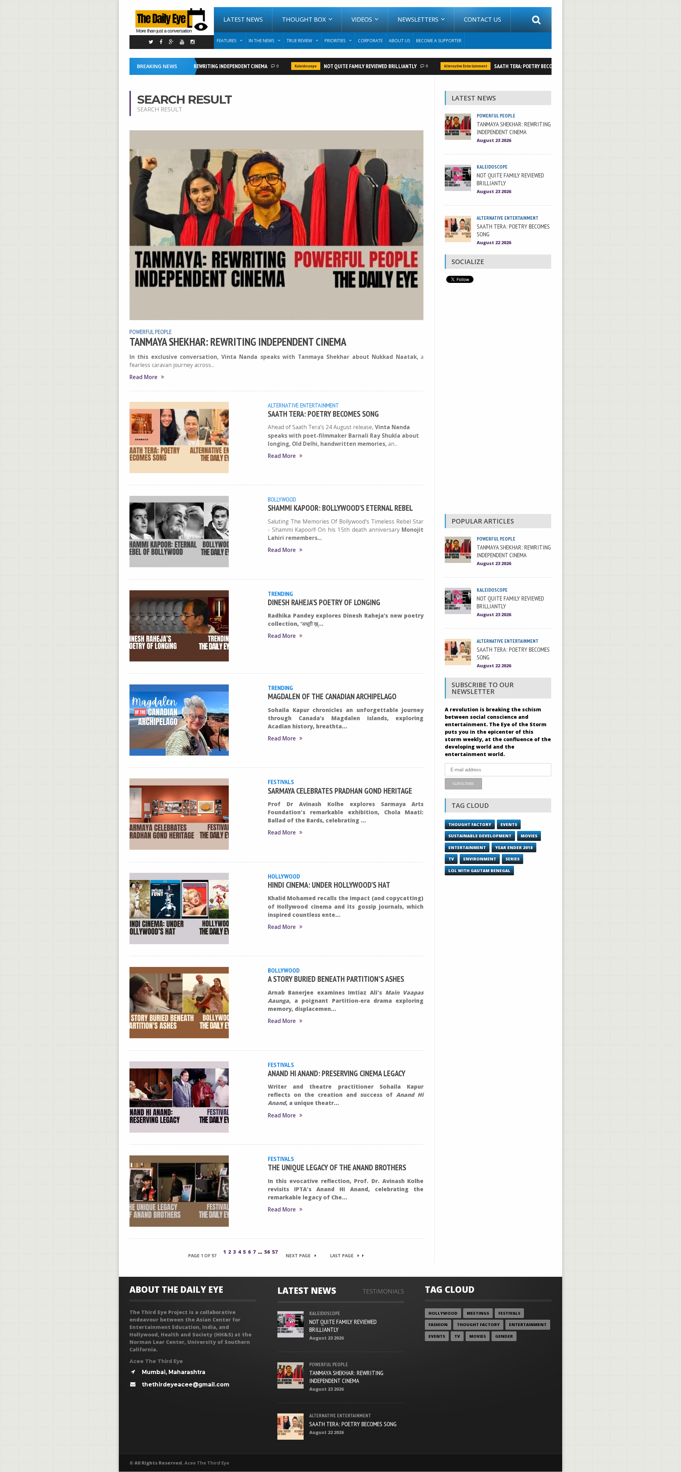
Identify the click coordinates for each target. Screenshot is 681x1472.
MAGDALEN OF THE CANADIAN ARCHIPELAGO (332, 696)
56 (267, 1251)
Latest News (243, 19)
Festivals (281, 781)
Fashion (438, 1324)
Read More (143, 377)
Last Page (342, 1256)
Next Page (299, 1256)
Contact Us (482, 19)
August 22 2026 (494, 243)
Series (512, 858)
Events (508, 824)
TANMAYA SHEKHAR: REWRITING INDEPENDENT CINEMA (237, 342)
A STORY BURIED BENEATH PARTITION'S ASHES (336, 979)
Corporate (370, 41)
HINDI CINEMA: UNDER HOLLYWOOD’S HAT (329, 885)
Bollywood (282, 499)
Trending (280, 593)
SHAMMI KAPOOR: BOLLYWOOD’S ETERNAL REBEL (340, 508)
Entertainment (467, 847)
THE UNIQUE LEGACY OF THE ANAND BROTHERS (337, 1167)
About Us (399, 41)
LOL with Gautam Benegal (479, 870)
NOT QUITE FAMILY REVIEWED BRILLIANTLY (352, 66)
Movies (529, 835)
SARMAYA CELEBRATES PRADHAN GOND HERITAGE (340, 791)
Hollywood (284, 876)
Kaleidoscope (288, 66)
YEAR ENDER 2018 (514, 847)
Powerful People (150, 331)
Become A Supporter (438, 41)
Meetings (478, 1313)
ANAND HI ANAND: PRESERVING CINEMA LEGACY (336, 1073)
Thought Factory (469, 824)
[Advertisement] (498, 400)
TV (451, 858)
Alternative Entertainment (447, 66)
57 (275, 1251)
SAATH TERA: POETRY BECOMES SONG (516, 66)
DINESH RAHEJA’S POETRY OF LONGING (324, 602)
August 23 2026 (494, 140)
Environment (479, 858)
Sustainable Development (479, 835)
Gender (504, 1336)
